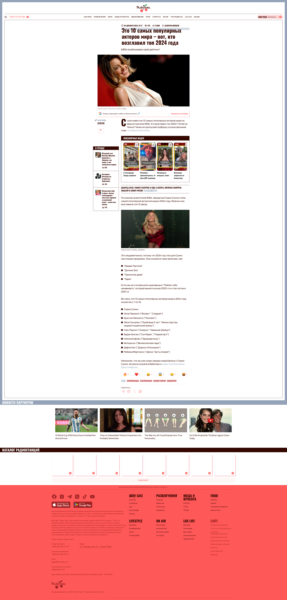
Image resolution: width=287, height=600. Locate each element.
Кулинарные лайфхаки (219, 507)
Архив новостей (217, 551)
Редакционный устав (219, 537)
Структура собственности (221, 529)
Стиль (185, 507)
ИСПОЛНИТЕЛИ (161, 529)
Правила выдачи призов (220, 544)
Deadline (101, 123)
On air (165, 17)
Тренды (186, 510)
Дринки (213, 503)
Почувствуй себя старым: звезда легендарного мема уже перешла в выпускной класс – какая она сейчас (109, 198)
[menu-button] (5, 17)
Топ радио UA (177, 17)
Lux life (188, 17)
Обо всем (132, 525)
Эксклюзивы (134, 510)
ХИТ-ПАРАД (160, 535)
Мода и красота (122, 17)
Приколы (159, 500)
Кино (110, 17)
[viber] (140, 391)
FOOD (148, 17)
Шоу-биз (87, 17)
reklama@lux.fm (58, 569)
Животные (160, 503)
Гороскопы (160, 507)
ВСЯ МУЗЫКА (160, 525)
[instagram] (62, 496)
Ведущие (186, 525)
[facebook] (129, 391)
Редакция (214, 555)
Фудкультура (215, 510)
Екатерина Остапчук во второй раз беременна (106, 177)
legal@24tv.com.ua (59, 562)
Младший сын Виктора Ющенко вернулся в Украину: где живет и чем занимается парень (109, 159)
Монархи (132, 500)
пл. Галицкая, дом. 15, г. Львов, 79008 (96, 546)
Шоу (130, 507)
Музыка (132, 514)
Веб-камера (187, 532)
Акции (197, 17)
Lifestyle (156, 17)
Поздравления (134, 529)
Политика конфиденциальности (219, 533)
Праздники (160, 510)
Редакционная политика (220, 541)
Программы (187, 529)
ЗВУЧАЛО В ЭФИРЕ (162, 532)
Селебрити (133, 503)
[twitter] (135, 391)
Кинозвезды (133, 381)
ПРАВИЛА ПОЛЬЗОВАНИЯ (219, 525)
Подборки (172, 381)
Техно (131, 532)
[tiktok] (84, 496)
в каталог (143, 480)
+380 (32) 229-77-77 (60, 546)
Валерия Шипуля (172, 25)
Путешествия (134, 535)
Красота (186, 503)
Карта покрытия (189, 535)
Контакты (214, 548)
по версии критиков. (139, 130)
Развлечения (100, 17)
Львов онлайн (188, 539)
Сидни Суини (159, 381)
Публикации (146, 381)
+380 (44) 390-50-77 (60, 554)
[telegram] (123, 391)
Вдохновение (137, 17)
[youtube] (92, 496)
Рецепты (214, 500)
